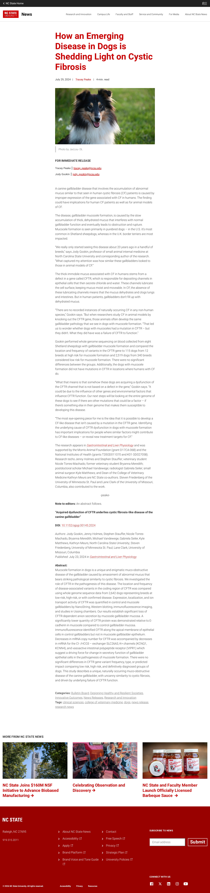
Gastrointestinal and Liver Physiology (113, 556)
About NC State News (196, 14)
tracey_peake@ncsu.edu (87, 168)
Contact (111, 831)
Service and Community (151, 14)
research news (64, 707)
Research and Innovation (78, 14)
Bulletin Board (80, 693)
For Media (174, 14)
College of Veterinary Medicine (104, 702)
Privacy (79, 886)
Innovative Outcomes (69, 697)
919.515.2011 (11, 840)
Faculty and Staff (124, 14)
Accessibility (65, 886)
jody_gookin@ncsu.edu (86, 174)
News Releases (93, 697)
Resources (92, 886)
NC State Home (14, 3)
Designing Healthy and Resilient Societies (116, 693)
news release (140, 702)
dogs (127, 702)
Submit (197, 842)
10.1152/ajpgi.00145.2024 (78, 525)
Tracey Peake (83, 79)
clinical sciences (73, 702)
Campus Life (103, 14)
